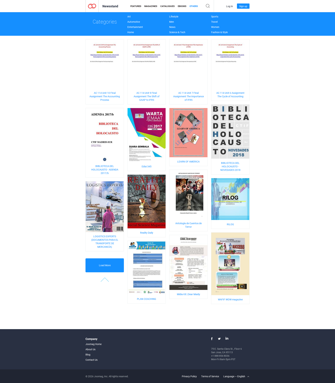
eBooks (182, 6)
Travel (214, 21)
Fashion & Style (219, 32)
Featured (135, 6)
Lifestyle (173, 16)
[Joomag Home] (92, 5)
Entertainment (135, 27)
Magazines (150, 6)
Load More (105, 265)
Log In (229, 6)
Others (193, 6)
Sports (214, 16)
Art (129, 16)
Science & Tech (177, 32)
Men (171, 21)
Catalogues (167, 6)
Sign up (243, 6)
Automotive (133, 21)
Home (130, 32)
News (172, 27)
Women (215, 27)
